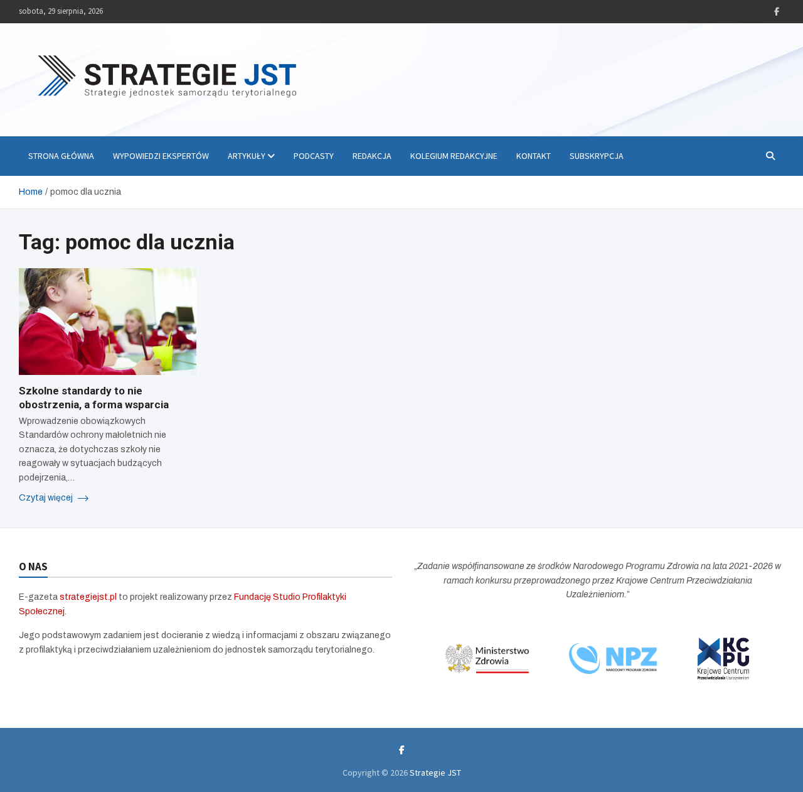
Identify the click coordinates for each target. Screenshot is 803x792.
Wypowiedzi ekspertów (161, 155)
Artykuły (246, 155)
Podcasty (314, 155)
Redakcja (372, 155)
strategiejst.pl (88, 597)
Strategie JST (435, 772)
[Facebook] (776, 11)
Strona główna (61, 155)
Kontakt (533, 155)
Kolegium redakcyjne (453, 155)
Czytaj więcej (47, 497)
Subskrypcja (597, 155)
